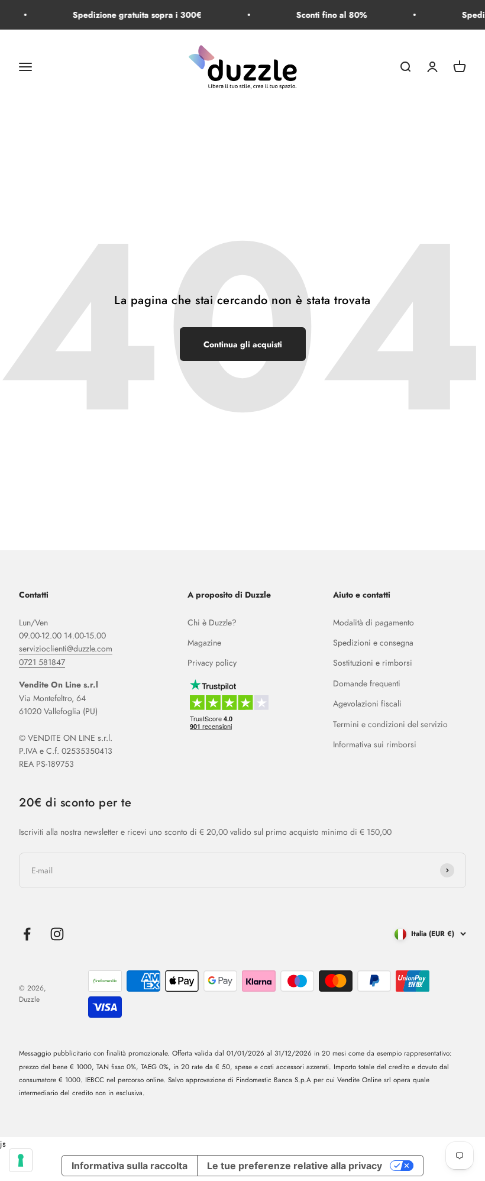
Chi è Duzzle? (212, 622)
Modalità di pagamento (373, 622)
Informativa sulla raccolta (129, 1166)
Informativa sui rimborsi (374, 744)
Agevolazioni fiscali (367, 703)
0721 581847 (42, 662)
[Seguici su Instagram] (57, 934)
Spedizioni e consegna (373, 642)
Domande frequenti (366, 683)
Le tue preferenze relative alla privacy (294, 1166)
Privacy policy (212, 663)
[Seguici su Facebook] (27, 934)
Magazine (204, 642)
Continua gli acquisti (242, 344)
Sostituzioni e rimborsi (372, 663)
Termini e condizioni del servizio (390, 724)
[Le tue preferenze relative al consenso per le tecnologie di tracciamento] (20, 1160)
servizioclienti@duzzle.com (65, 648)
